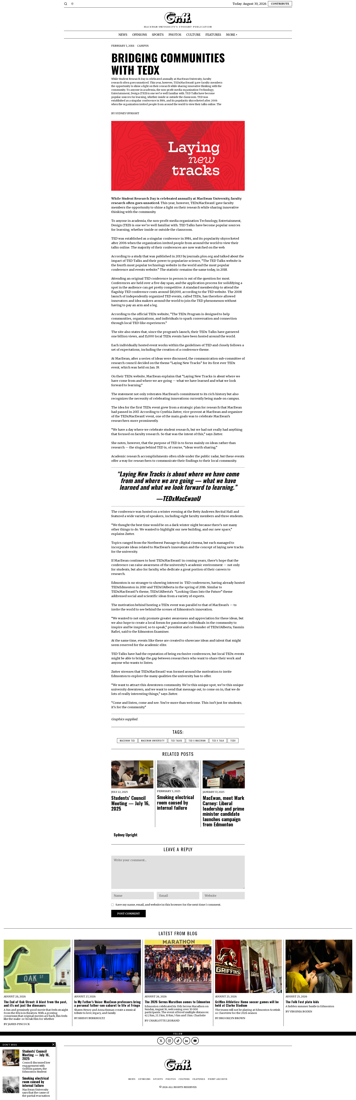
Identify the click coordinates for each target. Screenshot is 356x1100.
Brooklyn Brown (232, 1018)
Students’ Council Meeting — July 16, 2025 (130, 803)
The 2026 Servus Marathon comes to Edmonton (177, 1002)
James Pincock (19, 1024)
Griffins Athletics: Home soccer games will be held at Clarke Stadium (247, 1003)
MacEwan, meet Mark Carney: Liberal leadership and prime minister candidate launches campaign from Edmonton (223, 811)
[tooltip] (161, 1040)
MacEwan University (152, 740)
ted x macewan (197, 740)
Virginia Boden (301, 1011)
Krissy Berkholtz (91, 1018)
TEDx (233, 740)
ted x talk (218, 740)
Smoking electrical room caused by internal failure (175, 802)
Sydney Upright (127, 113)
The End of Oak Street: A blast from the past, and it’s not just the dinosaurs (35, 1003)
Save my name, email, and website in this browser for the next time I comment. (168, 904)
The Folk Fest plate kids (302, 1002)
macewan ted (127, 740)
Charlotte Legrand (164, 1020)
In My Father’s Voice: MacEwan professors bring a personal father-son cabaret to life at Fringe (107, 1003)
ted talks (176, 740)
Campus (143, 45)
